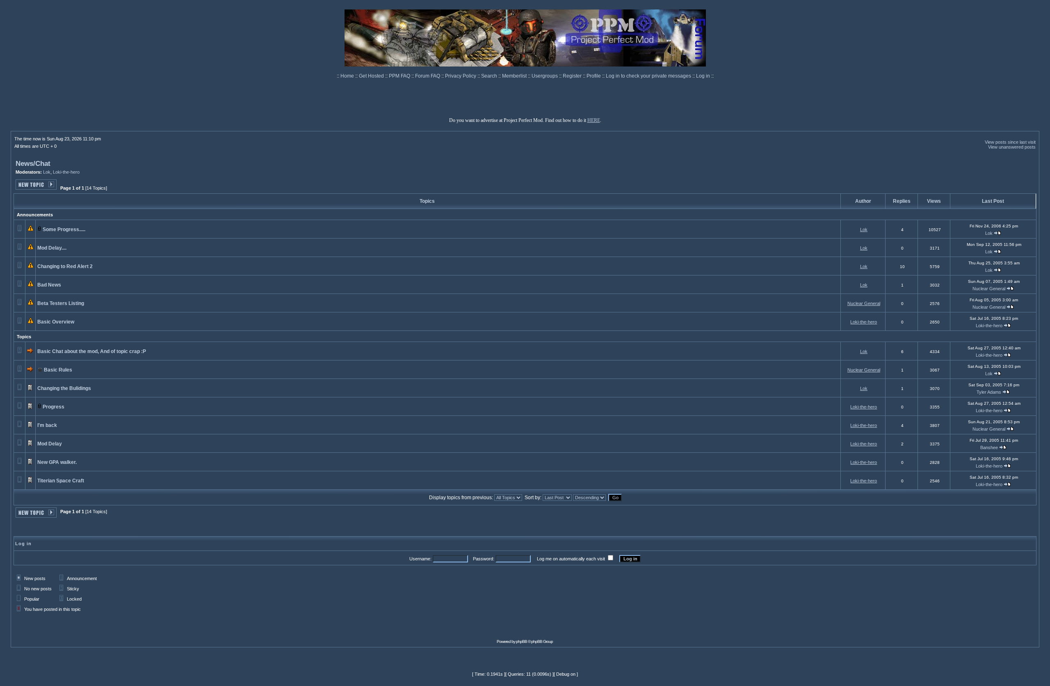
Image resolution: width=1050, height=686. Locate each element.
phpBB (521, 641)
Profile (594, 76)
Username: (420, 558)
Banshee (989, 447)
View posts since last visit (1010, 142)
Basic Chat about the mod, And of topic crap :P (91, 351)
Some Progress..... (64, 229)
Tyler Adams (989, 392)
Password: (483, 558)
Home (347, 76)
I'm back (47, 425)
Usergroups (545, 76)
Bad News (49, 285)
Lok (46, 172)
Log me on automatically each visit (571, 558)
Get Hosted (372, 76)
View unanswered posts (1012, 147)
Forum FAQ (428, 76)
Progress (53, 407)
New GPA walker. (57, 462)
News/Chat (33, 163)
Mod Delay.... (51, 248)
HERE (593, 120)
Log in (703, 76)
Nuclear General (988, 288)
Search (489, 76)
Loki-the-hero (66, 172)
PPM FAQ (400, 76)
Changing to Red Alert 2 (65, 266)
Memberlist (515, 76)
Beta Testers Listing (60, 303)
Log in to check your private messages (649, 76)
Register (573, 76)
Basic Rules (58, 370)
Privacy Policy (461, 76)
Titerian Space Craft (60, 481)
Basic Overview (55, 322)
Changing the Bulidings (64, 388)
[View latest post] (997, 233)
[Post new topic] (36, 187)
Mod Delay (49, 444)
